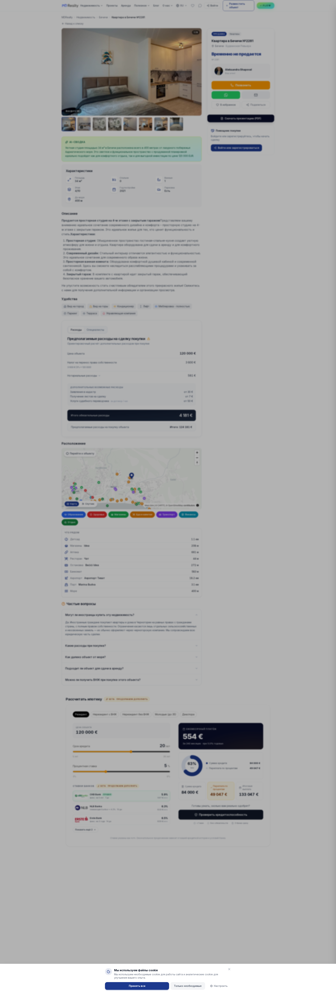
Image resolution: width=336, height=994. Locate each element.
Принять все (137, 985)
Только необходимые (188, 985)
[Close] (229, 969)
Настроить (220, 985)
